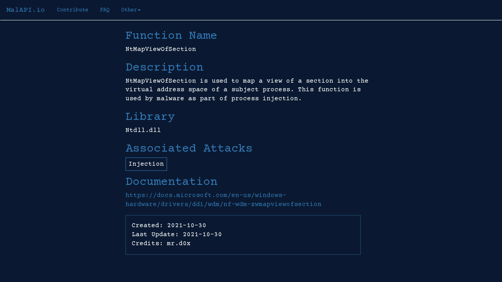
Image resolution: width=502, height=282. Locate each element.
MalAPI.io (25, 10)
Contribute (72, 10)
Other (129, 10)
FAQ (104, 10)
